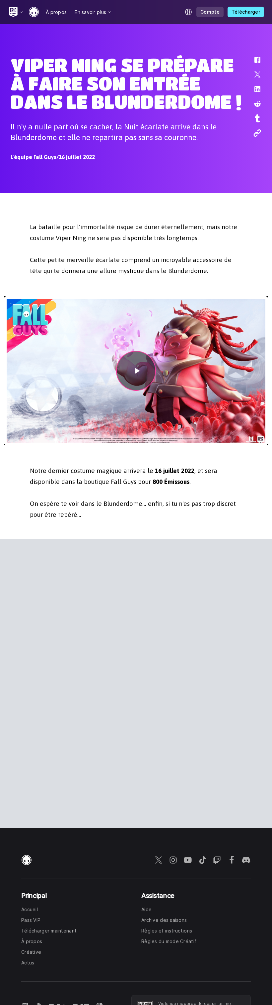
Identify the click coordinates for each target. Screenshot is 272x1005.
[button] (253, 63)
